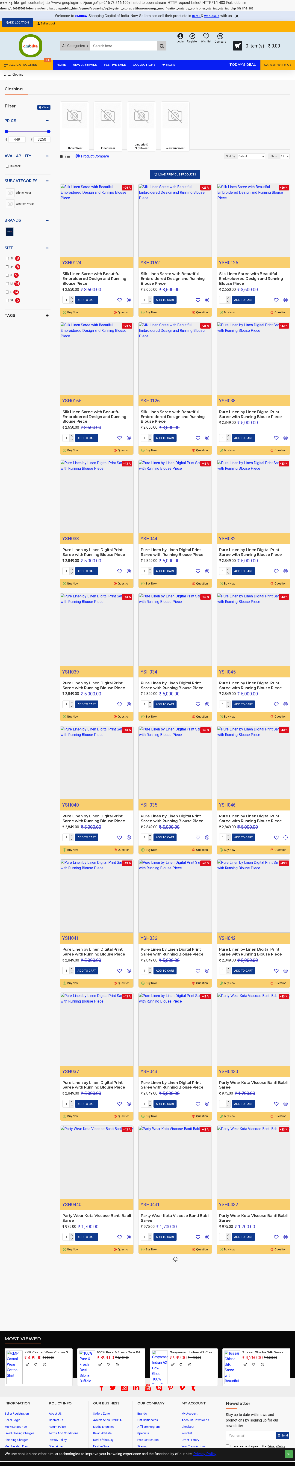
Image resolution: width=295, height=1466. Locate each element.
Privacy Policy (204, 1454)
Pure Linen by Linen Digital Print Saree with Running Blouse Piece (250, 414)
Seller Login (48, 23)
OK (289, 1454)
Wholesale (211, 16)
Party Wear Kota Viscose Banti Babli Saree (253, 1085)
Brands (13, 220)
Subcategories (21, 181)
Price (10, 121)
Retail (196, 16)
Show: (274, 156)
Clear (45, 107)
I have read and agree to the (257, 1446)
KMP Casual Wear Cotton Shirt (47, 1352)
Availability (18, 156)
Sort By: (231, 156)
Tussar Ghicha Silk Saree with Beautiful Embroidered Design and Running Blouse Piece (265, 1352)
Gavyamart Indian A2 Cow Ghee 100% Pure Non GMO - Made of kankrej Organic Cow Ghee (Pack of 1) (193, 1352)
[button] (146, 1387)
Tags (10, 315)
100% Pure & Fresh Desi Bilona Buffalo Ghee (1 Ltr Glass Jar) (120, 1352)
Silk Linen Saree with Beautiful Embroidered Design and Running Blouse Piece (94, 279)
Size (9, 248)
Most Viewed (23, 1338)
